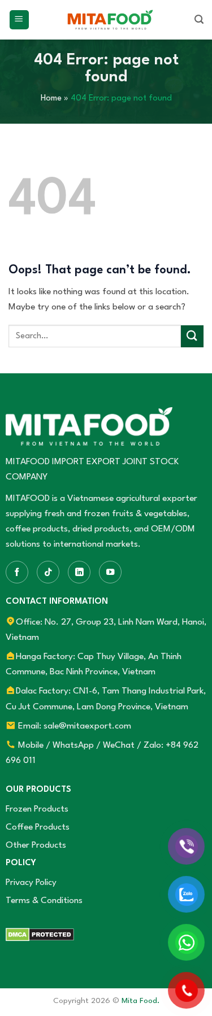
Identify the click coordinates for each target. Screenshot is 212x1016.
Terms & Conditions (44, 900)
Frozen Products (37, 809)
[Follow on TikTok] (48, 572)
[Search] (199, 19)
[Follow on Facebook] (17, 572)
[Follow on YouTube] (110, 572)
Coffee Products (38, 827)
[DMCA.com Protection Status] (40, 934)
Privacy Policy (31, 882)
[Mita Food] (110, 19)
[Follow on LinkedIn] (79, 572)
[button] (19, 20)
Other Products (36, 845)
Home (51, 98)
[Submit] (192, 336)
